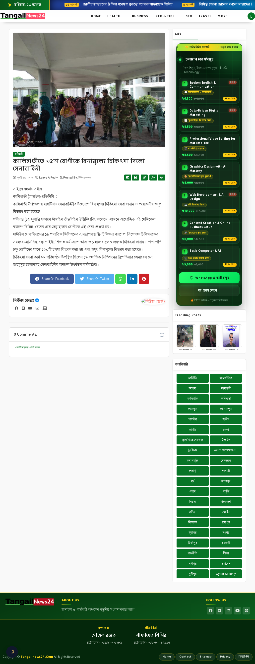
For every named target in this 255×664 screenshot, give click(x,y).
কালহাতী (226, 388)
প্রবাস (192, 491)
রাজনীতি (192, 553)
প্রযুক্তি (226, 491)
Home (96, 16)
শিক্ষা (226, 553)
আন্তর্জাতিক (226, 378)
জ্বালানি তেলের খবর (192, 440)
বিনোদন (192, 522)
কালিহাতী (19, 154)
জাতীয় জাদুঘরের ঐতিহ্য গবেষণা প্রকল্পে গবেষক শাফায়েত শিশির (125, 4)
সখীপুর (192, 564)
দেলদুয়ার (226, 461)
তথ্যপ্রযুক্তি (192, 461)
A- (161, 177)
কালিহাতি (193, 399)
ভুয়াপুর (226, 522)
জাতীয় (192, 430)
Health (114, 16)
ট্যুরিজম (192, 450)
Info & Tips (164, 16)
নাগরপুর (225, 481)
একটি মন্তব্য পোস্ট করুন (27, 347)
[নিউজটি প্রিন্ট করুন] (135, 178)
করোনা (192, 388)
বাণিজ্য (192, 512)
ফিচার (192, 502)
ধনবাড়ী (226, 471)
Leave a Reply (49, 177)
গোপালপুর (226, 409)
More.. (224, 16)
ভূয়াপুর (192, 533)
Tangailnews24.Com (37, 657)
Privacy (225, 656)
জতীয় (226, 419)
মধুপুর (226, 533)
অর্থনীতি (192, 378)
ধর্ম (192, 481)
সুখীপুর (192, 574)
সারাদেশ (226, 564)
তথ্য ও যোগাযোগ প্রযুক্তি (227, 450)
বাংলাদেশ (226, 502)
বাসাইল (226, 512)
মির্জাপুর (192, 543)
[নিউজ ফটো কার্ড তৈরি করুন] (127, 178)
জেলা (226, 430)
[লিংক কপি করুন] (144, 178)
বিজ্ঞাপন (244, 656)
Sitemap (206, 656)
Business (140, 16)
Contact (185, 656)
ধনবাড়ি (192, 471)
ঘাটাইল (193, 419)
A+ (153, 177)
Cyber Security (226, 574)
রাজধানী (225, 543)
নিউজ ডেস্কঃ (23, 300)
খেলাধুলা (192, 409)
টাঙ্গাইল (226, 440)
